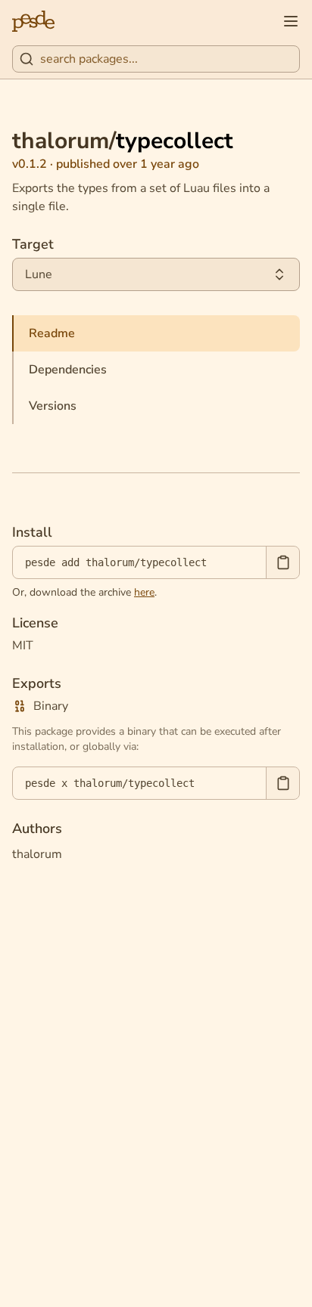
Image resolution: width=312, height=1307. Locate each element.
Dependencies (68, 369)
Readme (52, 333)
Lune (38, 274)
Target (33, 244)
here (144, 592)
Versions (52, 406)
